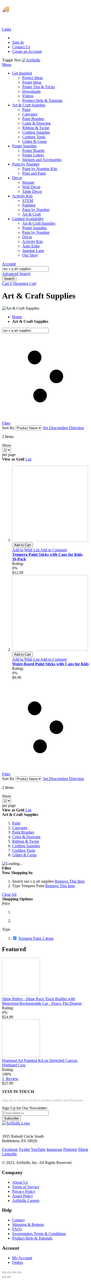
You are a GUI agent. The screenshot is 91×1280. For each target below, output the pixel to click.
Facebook (10, 1149)
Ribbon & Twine (25, 841)
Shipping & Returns (28, 1224)
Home (17, 317)
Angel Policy (22, 1196)
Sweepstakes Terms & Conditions (39, 1233)
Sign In (18, 42)
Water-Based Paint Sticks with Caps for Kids (50, 664)
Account (9, 264)
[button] (26, 550)
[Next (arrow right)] (9, 1277)
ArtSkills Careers (25, 1200)
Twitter (24, 1149)
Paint (16, 823)
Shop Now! (15, 17)
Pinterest (70, 1149)
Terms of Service (25, 1187)
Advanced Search (16, 273)
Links (6, 29)
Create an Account (27, 51)
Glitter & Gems (24, 855)
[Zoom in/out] (19, 1272)
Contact (18, 1220)
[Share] (9, 1272)
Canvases (19, 828)
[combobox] (25, 268)
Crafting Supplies (26, 846)
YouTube (38, 1149)
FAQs (17, 1229)
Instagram (54, 1149)
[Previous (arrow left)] (4, 1277)
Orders (17, 1262)
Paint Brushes (23, 832)
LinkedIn (9, 1154)
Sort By (8, 428)
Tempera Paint (36, 938)
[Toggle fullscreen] (14, 1272)
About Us (20, 1182)
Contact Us (21, 47)
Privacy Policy (23, 1191)
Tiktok (83, 1149)
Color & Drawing (26, 837)
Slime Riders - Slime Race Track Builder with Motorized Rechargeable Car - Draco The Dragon (42, 1001)
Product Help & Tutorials (32, 1238)
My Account (22, 1258)
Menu (6, 64)
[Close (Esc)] (4, 1272)
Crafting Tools (23, 850)
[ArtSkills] (31, 60)
